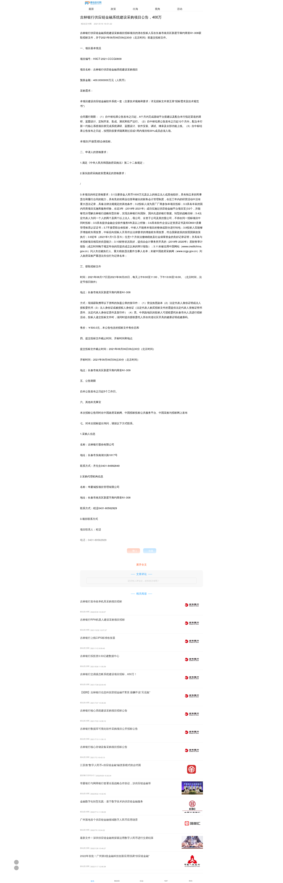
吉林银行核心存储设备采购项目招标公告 (103, 747)
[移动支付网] (93, 3)
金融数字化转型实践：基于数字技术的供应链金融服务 (111, 801)
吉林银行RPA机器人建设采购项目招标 (102, 619)
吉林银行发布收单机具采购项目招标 (101, 601)
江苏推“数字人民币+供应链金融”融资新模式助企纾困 (110, 765)
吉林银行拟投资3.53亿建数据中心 (99, 656)
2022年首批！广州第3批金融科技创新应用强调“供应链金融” (114, 856)
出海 (135, 9)
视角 (157, 9)
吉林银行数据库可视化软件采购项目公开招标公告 (109, 728)
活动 (179, 9)
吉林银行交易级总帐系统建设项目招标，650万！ (108, 674)
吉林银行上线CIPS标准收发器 (97, 638)
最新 (91, 9)
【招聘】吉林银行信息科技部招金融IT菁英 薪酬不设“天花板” (115, 692)
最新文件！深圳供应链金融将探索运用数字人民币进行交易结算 (116, 838)
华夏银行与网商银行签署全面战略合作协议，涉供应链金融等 (115, 783)
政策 (113, 9)
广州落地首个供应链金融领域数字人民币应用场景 (109, 819)
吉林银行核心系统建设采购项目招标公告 (103, 710)
